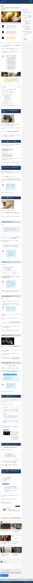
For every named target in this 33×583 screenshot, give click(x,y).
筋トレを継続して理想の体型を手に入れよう (11, 105)
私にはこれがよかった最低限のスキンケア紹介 (27, 12)
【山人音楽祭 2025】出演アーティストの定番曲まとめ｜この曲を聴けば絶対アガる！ (27, 33)
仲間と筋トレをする (8, 99)
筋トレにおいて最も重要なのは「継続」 (10, 89)
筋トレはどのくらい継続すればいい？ (10, 92)
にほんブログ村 (25, 39)
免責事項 (22, 2)
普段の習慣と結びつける (8, 95)
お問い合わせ (23, 0)
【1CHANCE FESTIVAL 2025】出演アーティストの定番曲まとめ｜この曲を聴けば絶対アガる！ (27, 22)
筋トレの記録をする (8, 100)
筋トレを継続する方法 (7, 94)
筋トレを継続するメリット (8, 102)
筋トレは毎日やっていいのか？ (9, 103)
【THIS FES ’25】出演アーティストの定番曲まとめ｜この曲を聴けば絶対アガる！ (27, 17)
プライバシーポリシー (25, 1)
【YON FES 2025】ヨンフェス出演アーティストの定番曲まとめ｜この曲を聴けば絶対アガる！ (27, 28)
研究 (3, 144)
